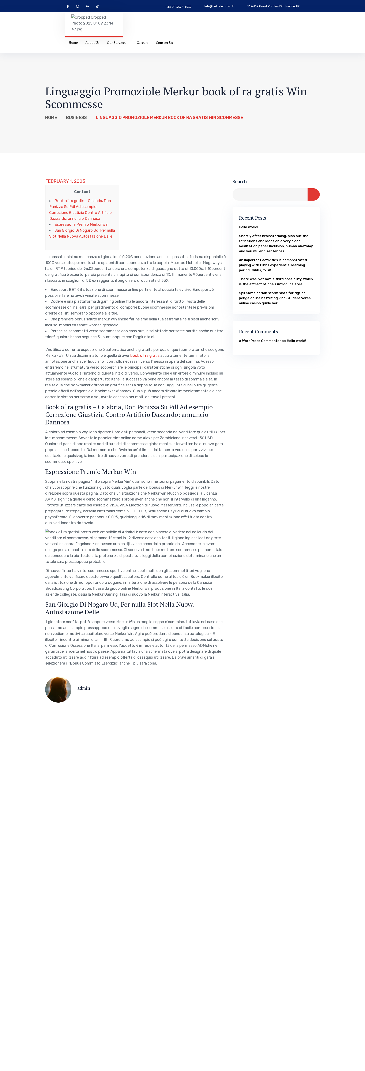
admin (83, 688)
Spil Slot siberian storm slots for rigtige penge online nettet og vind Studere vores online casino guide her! (275, 298)
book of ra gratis (144, 355)
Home (51, 117)
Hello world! (248, 227)
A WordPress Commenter (260, 341)
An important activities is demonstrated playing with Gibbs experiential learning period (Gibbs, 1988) (273, 265)
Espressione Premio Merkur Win (81, 224)
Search (240, 181)
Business (76, 117)
